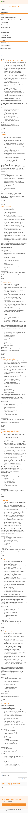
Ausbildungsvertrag (5, 32)
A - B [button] (8, 775)
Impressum (3, 810)
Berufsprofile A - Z (5, 42)
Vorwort (2, 14)
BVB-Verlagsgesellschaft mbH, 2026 (14, 809)
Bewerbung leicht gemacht (6, 24)
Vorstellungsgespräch (5, 27)
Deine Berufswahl (4, 22)
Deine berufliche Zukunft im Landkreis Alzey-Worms (12, 19)
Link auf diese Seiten (5, 45)
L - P (3, 793)
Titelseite (3, 9)
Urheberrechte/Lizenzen (22, 810)
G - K (3, 790)
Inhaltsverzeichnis (4, 12)
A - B (3, 787)
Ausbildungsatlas (14, 6)
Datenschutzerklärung (11, 810)
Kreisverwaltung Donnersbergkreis (8, 17)
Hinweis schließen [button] (14, 804)
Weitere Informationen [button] (8, 801)
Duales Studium (4, 30)
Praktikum (3, 40)
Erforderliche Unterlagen (6, 37)
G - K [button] (20, 778)
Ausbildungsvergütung (5, 35)
